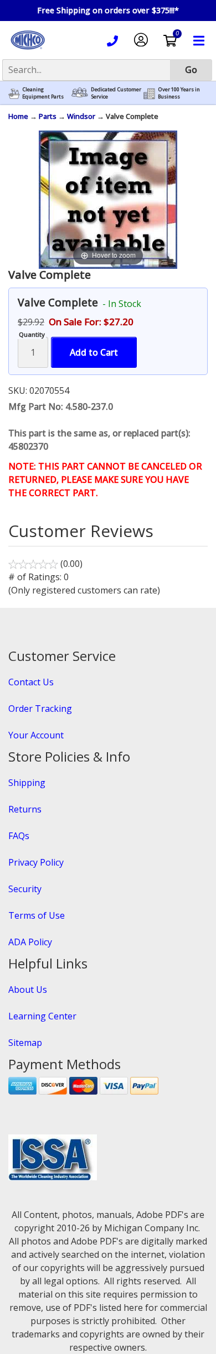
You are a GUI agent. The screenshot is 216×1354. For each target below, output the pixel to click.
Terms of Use (36, 915)
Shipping (26, 783)
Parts (47, 116)
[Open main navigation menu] (199, 42)
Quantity (32, 334)
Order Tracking (40, 708)
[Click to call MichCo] (112, 42)
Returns (25, 809)
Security (25, 889)
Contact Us (31, 682)
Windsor (81, 116)
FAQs (18, 836)
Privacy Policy (36, 862)
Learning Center (42, 1016)
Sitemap (25, 1043)
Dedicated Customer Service (116, 93)
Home (18, 116)
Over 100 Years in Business (179, 93)
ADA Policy (30, 942)
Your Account (36, 735)
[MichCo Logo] (28, 50)
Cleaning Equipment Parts (43, 93)
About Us (27, 989)
